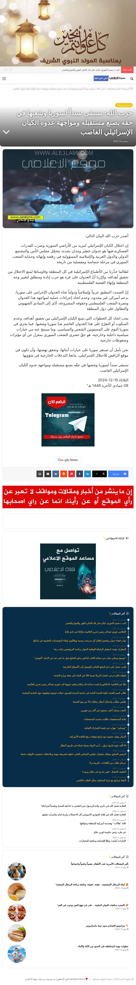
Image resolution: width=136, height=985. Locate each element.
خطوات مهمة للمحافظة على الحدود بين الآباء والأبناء (103, 946)
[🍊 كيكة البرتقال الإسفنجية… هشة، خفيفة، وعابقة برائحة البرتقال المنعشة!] (17, 892)
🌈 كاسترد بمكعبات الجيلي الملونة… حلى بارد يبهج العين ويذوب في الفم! (92, 905)
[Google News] (68, 460)
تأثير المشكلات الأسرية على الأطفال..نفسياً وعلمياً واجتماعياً (99, 864)
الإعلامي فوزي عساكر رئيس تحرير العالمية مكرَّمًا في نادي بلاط (90, 69)
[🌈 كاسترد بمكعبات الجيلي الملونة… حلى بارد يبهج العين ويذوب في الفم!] (17, 912)
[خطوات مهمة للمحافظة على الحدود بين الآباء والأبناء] (17, 954)
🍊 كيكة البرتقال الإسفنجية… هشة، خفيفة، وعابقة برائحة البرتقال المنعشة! (92, 884)
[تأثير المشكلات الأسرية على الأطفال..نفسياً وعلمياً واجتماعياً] (17, 871)
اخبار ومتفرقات (114, 88)
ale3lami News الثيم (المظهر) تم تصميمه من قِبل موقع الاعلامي (55, 979)
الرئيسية (126, 88)
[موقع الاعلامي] (109, 78)
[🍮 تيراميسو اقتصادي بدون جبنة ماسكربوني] (17, 933)
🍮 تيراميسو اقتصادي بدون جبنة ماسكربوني (107, 926)
